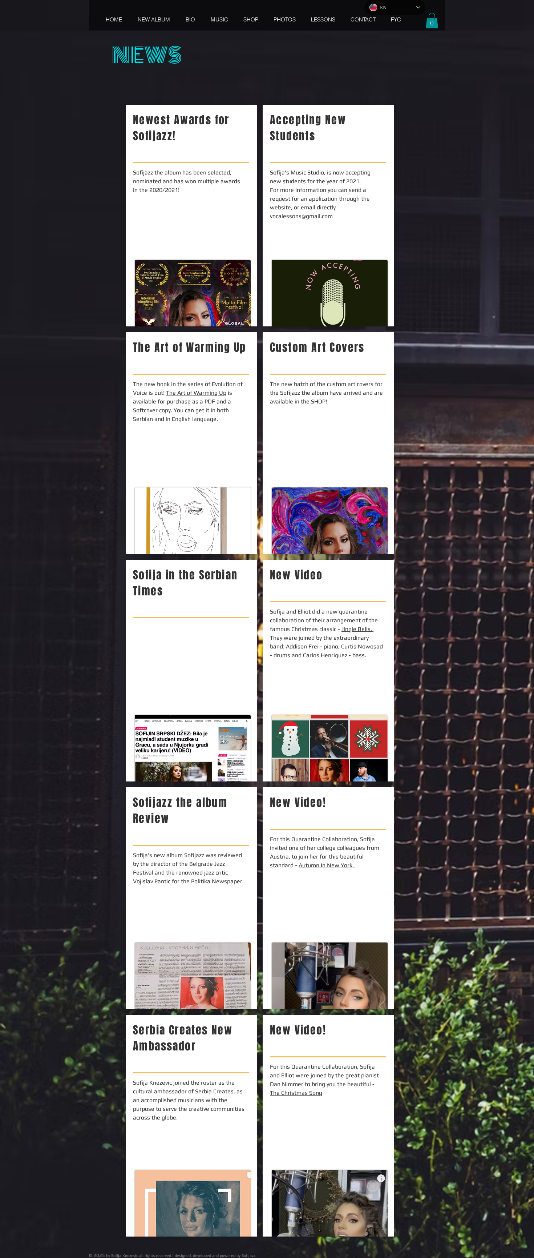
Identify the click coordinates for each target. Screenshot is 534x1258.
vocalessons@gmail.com (301, 216)
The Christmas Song (296, 1092)
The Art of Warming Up (196, 392)
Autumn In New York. (327, 865)
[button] (431, 20)
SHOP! (319, 401)
